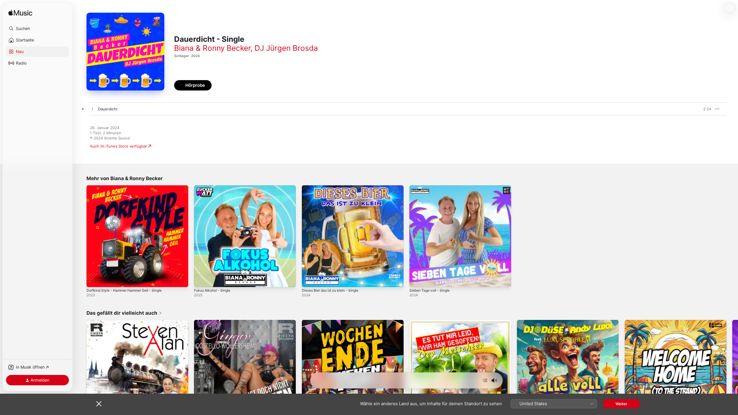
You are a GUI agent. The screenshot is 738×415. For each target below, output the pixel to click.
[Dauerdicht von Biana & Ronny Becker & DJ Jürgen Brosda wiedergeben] (92, 109)
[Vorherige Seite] (81, 370)
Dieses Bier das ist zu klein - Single (333, 187)
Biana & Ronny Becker (212, 48)
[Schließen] (98, 403)
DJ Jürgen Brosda (286, 48)
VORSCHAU (703, 109)
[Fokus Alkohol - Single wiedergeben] (201, 280)
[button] (37, 28)
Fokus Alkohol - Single (214, 187)
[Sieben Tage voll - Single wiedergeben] (416, 280)
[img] (20, 13)
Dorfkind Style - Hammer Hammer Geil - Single (128, 187)
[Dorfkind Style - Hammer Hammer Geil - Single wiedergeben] (93, 280)
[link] (124, 313)
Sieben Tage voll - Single (431, 187)
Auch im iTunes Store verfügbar (118, 146)
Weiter (621, 403)
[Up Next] (485, 380)
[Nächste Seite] (732, 370)
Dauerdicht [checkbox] (108, 109)
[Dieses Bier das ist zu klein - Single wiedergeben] (309, 280)
